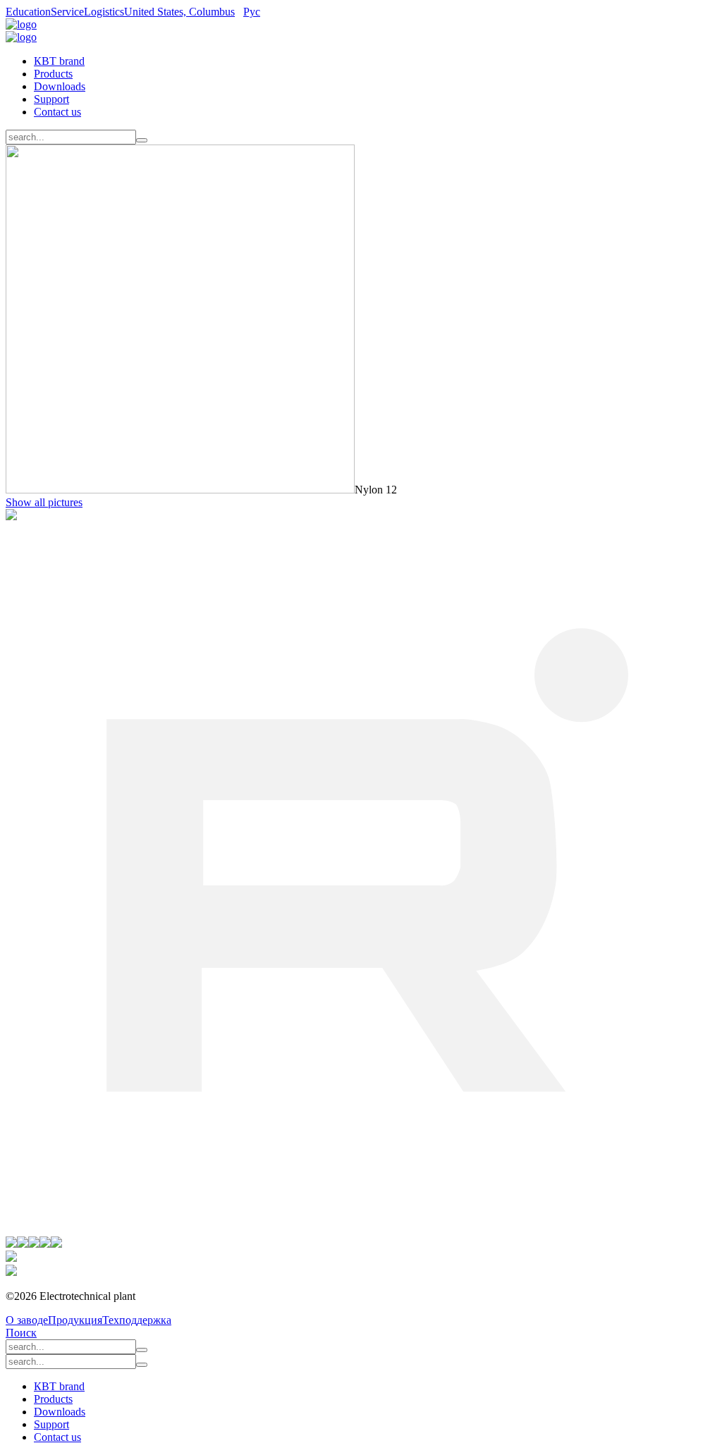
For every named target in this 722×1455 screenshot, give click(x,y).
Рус (251, 12)
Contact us (57, 112)
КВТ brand (59, 61)
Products (53, 74)
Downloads (59, 86)
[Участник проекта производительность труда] (11, 1258)
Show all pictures (44, 502)
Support (51, 99)
